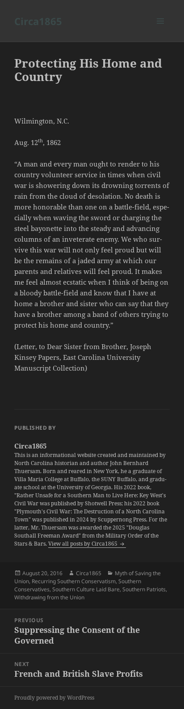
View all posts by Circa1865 (83, 543)
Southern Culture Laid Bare (86, 589)
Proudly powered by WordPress (54, 697)
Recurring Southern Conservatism (74, 581)
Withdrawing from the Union (49, 597)
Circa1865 (38, 21)
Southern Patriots (144, 589)
